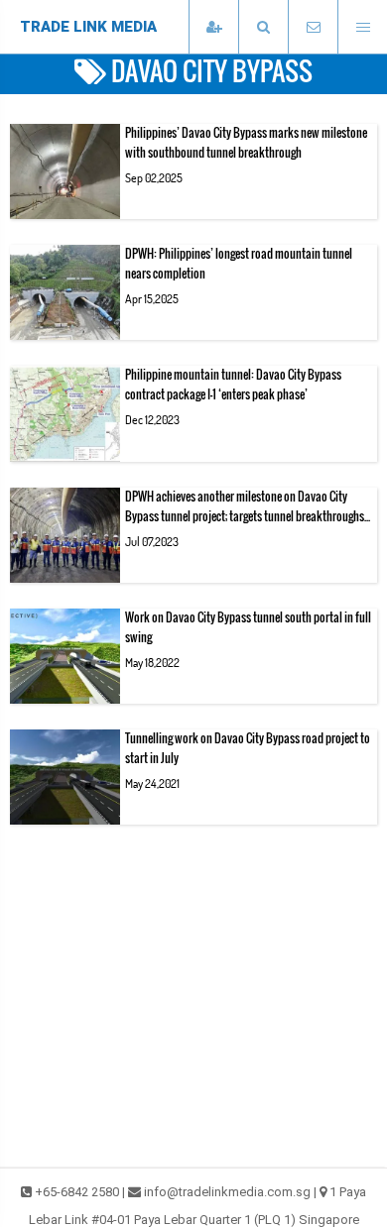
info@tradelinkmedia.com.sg (227, 1191)
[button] (263, 27)
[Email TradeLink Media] (312, 27)
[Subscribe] (213, 27)
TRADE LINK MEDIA (88, 27)
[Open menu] (362, 27)
